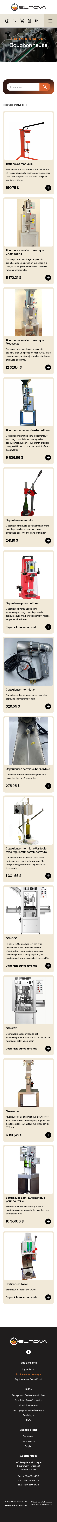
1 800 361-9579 (31, 1480)
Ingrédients (28, 1369)
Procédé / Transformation (28, 1400)
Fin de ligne (28, 1415)
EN (36, 20)
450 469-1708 (31, 1484)
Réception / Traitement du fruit (28, 1395)
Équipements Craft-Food (28, 1379)
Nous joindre (28, 1441)
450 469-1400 (31, 1476)
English (28, 1446)
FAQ (28, 1420)
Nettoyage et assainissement (28, 1410)
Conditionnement (28, 1405)
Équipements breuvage (28, 1374)
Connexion (28, 1436)
